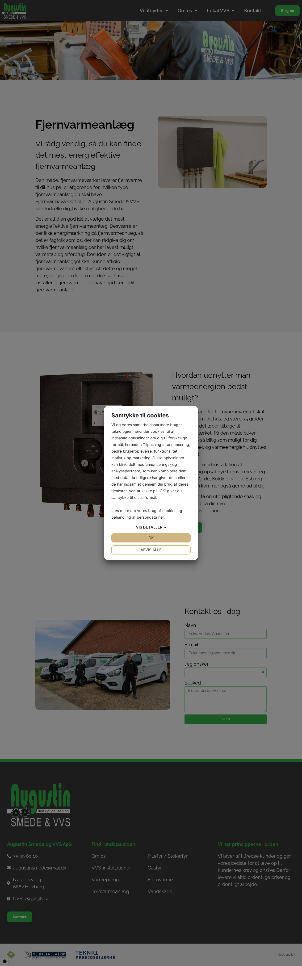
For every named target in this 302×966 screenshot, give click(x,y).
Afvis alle (151, 549)
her (161, 517)
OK (151, 537)
